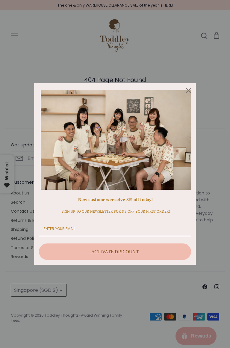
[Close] (188, 90)
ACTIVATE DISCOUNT (115, 251)
